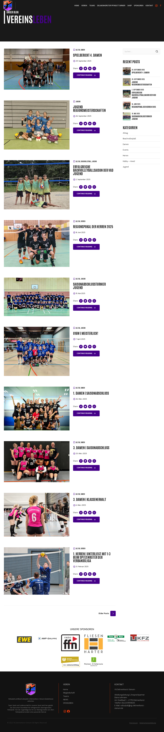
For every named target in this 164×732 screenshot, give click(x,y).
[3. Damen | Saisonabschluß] (37, 461)
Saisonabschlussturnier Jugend (89, 286)
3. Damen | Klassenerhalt (89, 499)
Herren (83, 221)
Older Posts (104, 613)
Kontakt (149, 5)
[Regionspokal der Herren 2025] (37, 243)
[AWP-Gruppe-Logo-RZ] (47, 638)
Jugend (78, 101)
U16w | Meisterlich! (85, 333)
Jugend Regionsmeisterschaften (89, 108)
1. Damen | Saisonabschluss (91, 393)
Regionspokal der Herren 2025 (93, 226)
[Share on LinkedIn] (90, 68)
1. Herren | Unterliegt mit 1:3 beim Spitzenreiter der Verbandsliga (91, 557)
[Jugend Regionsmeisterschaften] (37, 124)
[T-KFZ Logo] (139, 637)
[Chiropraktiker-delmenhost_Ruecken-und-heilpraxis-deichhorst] (93, 662)
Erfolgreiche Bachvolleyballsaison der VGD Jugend (93, 170)
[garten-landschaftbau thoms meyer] (116, 637)
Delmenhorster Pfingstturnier (111, 5)
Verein (84, 5)
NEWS (65, 699)
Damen (83, 50)
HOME (76, 5)
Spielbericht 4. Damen (87, 55)
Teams (92, 5)
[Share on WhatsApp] (94, 68)
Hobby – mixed (129, 161)
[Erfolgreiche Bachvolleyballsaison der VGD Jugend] (37, 184)
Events (125, 150)
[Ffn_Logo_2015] (70, 642)
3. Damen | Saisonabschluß (91, 447)
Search (157, 52)
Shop (129, 5)
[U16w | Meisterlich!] (37, 351)
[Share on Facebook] (81, 68)
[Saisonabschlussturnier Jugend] (37, 297)
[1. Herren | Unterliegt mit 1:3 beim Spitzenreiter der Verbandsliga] (37, 571)
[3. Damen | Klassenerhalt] (37, 515)
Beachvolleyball (86, 161)
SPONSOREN (138, 5)
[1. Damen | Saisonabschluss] (37, 408)
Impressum (133, 723)
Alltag (78, 50)
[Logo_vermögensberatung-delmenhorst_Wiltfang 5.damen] (70, 662)
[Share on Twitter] (85, 68)
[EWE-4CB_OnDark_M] (24, 639)
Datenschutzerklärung (148, 723)
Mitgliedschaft (69, 693)
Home (65, 689)
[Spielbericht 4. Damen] (37, 69)
